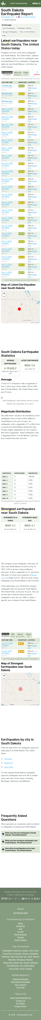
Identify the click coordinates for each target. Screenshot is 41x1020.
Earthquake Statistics (25, 28)
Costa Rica (7, 953)
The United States (27, 17)
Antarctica (20, 926)
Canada (25, 950)
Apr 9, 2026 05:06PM (7, 234)
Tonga (22, 969)
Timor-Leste (14, 969)
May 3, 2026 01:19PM (7, 141)
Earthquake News (20, 913)
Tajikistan (34, 963)
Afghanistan (7, 950)
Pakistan (29, 959)
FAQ (4, 35)
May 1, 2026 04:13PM (7, 156)
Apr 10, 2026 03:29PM (7, 226)
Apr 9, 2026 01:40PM (7, 242)
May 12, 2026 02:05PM (7, 125)
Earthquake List (7, 17)
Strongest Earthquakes (10, 32)
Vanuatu (28, 969)
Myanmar (12, 959)
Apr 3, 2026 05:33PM (7, 273)
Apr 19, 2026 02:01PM (7, 188)
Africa (20, 923)
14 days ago (7, 85)
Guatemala (33, 953)
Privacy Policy (20, 1006)
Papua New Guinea (11, 963)
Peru (21, 963)
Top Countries (20, 985)
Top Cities (20, 987)
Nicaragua (21, 959)
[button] (4, 293)
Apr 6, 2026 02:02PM (7, 258)
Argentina (17, 950)
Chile (31, 950)
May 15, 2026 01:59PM (7, 118)
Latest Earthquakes (18, 3)
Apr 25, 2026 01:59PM (7, 172)
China (36, 950)
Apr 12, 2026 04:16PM (7, 219)
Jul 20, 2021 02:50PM (7, 652)
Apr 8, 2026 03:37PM (7, 250)
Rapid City (8, 763)
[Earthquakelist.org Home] (4, 3)
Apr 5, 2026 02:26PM (7, 265)
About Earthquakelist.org (20, 998)
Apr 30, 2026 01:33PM (7, 164)
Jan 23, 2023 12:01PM (7, 644)
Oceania (20, 937)
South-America (20, 940)
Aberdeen (8, 758)
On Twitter (20, 1003)
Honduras (6, 956)
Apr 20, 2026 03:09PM (7, 180)
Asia (20, 929)
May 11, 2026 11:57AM (7, 133)
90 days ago (7, 93)
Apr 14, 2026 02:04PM (7, 203)
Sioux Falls (8, 767)
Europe (21, 932)
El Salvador (17, 953)
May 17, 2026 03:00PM (7, 110)
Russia (26, 963)
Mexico (36, 956)
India (12, 956)
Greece (26, 953)
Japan (30, 956)
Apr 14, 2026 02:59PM (7, 195)
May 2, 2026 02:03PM (7, 149)
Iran (25, 956)
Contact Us (20, 1001)
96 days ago (7, 101)
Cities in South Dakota (27, 32)
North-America (20, 934)
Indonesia (19, 956)
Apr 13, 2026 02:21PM (7, 211)
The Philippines (12, 966)
